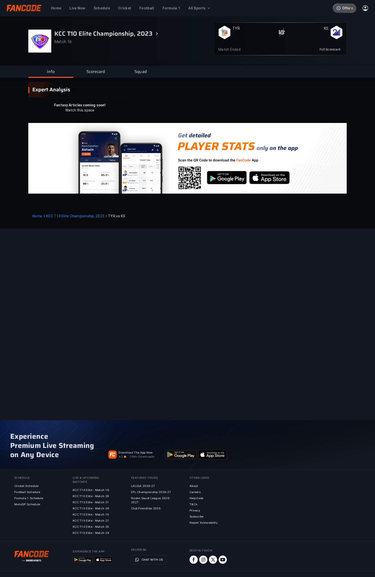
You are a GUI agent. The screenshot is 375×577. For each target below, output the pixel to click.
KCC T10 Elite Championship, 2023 (75, 216)
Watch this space (80, 110)
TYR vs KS (116, 216)
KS (326, 28)
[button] (50, 72)
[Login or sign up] (365, 8)
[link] (331, 49)
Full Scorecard (330, 49)
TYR (236, 28)
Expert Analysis (51, 89)
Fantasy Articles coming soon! (80, 105)
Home (37, 216)
